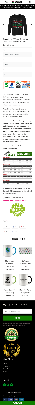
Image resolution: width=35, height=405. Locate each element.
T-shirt (8, 221)
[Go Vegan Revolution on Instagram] (8, 384)
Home (5, 363)
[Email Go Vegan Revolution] (12, 384)
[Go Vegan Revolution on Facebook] (4, 384)
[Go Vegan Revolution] (16, 1)
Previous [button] (3, 25)
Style (4, 50)
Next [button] (32, 25)
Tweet (7, 227)
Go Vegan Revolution (14, 392)
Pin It (24, 227)
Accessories (6, 366)
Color (5, 60)
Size (4, 70)
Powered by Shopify (9, 396)
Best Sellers (6, 372)
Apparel (5, 369)
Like (16, 227)
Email (15, 231)
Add (7, 231)
